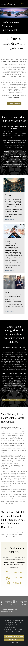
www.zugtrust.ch (9, 609)
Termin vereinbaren (14, 103)
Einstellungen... (14, 642)
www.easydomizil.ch (7, 611)
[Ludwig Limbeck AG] (8, 3)
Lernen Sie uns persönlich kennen (14, 400)
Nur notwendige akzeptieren (14, 636)
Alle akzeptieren (14, 640)
